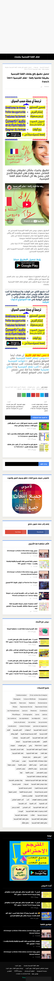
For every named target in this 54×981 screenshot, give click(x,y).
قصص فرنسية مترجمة (41, 792)
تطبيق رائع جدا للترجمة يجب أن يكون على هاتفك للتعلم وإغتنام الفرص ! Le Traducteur (22, 446)
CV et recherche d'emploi (38, 695)
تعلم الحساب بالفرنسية (17, 749)
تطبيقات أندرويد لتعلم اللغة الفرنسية (15, 387)
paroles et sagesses (40, 726)
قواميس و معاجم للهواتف (39, 799)
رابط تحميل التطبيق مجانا (27, 259)
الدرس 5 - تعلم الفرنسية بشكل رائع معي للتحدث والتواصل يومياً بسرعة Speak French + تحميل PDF (21, 662)
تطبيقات (12, 745)
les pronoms (43, 722)
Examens (32, 703)
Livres (37, 714)
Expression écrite (26, 707)
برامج (38, 387)
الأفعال (45, 741)
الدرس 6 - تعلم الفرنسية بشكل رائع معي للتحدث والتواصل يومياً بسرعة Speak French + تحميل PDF (21, 641)
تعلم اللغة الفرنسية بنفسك (27, 56)
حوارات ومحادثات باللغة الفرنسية (38, 761)
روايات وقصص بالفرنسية (15, 780)
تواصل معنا (35, 974)
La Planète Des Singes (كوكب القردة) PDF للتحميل (21, 582)
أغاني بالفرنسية (17, 730)
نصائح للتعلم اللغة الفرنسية (39, 823)
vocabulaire (12, 726)
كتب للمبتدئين (26, 807)
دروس (33, 389)
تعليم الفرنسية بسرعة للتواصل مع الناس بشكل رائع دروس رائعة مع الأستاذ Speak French (21, 651)
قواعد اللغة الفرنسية (41, 796)
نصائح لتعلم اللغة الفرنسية (21, 819)
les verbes (31, 722)
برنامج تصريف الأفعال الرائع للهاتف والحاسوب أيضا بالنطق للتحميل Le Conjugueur (22, 435)
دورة (21, 772)
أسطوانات (28, 730)
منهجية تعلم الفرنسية (21, 815)
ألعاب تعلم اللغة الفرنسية (40, 738)
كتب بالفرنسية (22, 803)
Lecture (24, 711)
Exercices (22, 703)
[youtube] (15, 532)
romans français (24, 726)
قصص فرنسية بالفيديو (25, 788)
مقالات (33, 815)
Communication (21, 695)
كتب (28, 799)
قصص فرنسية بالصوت (41, 788)
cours (45, 718)
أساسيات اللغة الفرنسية (40, 730)
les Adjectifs (36, 718)
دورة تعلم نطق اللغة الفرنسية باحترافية (36, 780)
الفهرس (9, 971)
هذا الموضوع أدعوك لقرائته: (30, 300)
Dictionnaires (42, 703)
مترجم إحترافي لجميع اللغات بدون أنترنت (36, 968)
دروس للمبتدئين (20, 769)
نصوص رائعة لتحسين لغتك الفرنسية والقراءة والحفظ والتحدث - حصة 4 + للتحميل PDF (21, 562)
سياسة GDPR (18, 971)
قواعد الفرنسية (16, 361)
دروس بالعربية (22, 765)
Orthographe (27, 714)
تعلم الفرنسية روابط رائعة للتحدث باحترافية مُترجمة (22, 629)
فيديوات (35, 67)
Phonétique (16, 714)
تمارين (45, 757)
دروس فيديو (26, 389)
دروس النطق (33, 765)
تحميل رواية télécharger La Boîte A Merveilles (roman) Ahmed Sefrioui (22, 552)
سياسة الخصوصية (42, 971)
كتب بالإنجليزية (43, 803)
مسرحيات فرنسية (42, 815)
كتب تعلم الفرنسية (28, 366)
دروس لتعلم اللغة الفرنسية (31, 358)
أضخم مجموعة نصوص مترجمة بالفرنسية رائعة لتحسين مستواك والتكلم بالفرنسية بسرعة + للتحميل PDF (21, 606)
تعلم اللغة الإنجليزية (31, 753)
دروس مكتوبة (29, 772)
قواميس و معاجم (27, 796)
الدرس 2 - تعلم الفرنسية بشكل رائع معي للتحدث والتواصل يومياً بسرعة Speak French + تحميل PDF (22, 904)
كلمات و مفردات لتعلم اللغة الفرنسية (36, 811)
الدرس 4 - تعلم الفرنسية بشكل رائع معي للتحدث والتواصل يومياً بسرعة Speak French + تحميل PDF (21, 672)
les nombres (12, 718)
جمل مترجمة (26, 757)
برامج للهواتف (31, 387)
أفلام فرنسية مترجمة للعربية (29, 734)
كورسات (20, 811)
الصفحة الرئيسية (44, 67)
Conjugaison (43, 699)
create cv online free (23, 974)
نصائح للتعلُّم (25, 823)
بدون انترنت (18, 965)
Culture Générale (30, 699)
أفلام (8, 730)
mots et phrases (19, 722)
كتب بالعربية (33, 803)
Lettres (44, 714)
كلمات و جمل (15, 807)
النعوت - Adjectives (41, 745)
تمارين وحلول (37, 757)
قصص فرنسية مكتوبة (26, 792)
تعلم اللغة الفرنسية (42, 389)
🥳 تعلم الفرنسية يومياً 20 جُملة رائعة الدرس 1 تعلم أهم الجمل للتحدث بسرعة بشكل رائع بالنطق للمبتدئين (22, 914)
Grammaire (43, 711)
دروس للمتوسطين (42, 772)
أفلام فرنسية (43, 734)
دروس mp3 (15, 761)
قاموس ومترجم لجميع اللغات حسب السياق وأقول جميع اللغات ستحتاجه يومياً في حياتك (22, 424)
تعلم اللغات (44, 753)
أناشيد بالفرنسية (25, 738)
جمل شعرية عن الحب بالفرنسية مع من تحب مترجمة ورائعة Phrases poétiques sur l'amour (21, 594)
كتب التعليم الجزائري (17, 799)
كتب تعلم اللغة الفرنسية (40, 807)
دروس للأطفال (32, 769)
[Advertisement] (27, 27)
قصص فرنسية (16, 784)
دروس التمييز (43, 765)
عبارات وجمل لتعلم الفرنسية (39, 784)
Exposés (13, 703)
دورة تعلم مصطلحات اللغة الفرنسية (37, 776)
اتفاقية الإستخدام (29, 971)
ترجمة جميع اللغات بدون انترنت (14, 968)
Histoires (34, 711)
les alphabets (24, 718)
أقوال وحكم (14, 734)
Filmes (15, 707)
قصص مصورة (12, 792)
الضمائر (18, 741)
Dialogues (17, 699)
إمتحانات (15, 738)
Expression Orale (41, 707)
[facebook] (38, 532)
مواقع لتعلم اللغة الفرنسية (39, 819)
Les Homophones (13, 711)
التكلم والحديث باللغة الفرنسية (31, 741)
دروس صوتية (11, 765)
